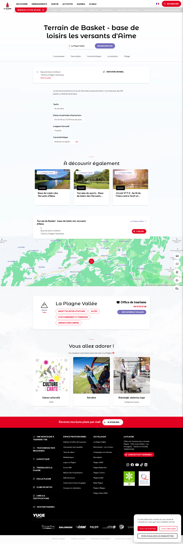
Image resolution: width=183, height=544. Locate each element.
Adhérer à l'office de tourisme (74, 442)
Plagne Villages (99, 488)
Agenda (81, 4)
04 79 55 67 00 (140, 306)
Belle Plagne (98, 483)
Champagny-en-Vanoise (102, 452)
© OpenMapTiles (150, 285)
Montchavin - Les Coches (103, 447)
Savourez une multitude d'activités (73, 10)
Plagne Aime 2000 (100, 493)
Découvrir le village (133, 312)
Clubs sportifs (44, 487)
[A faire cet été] (177, 255)
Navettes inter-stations (71, 311)
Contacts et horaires (140, 454)
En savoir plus (105, 46)
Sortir (54, 4)
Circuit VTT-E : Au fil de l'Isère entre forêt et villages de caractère (128, 194)
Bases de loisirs (107, 10)
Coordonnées (58, 56)
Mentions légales (58, 539)
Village (127, 56)
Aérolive (91, 397)
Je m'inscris (113, 422)
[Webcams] (177, 272)
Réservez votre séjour (29, 10)
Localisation (112, 56)
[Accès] (177, 288)
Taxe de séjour (69, 452)
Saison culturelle (51, 397)
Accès (94, 311)
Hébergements (39, 4)
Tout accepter (147, 528)
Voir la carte (45, 78)
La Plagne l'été (93, 10)
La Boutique (43, 459)
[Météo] (177, 280)
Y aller (140, 231)
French (157, 4)
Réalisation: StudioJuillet (100, 539)
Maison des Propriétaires (73, 473)
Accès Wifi (67, 467)
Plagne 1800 (98, 462)
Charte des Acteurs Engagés (74, 483)
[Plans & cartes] (177, 263)
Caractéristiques (94, 56)
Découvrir (22, 4)
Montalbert (97, 457)
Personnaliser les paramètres (157, 536)
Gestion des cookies (123, 539)
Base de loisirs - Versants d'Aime (128, 10)
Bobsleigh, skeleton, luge (132, 397)
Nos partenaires (46, 507)
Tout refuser (168, 528)
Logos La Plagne (69, 462)
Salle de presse (69, 478)
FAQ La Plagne (43, 479)
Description (76, 56)
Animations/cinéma (68, 323)
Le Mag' (93, 4)
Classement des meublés (73, 447)
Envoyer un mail (115, 72)
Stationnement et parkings (73, 317)
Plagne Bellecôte (100, 467)
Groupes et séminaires (72, 488)
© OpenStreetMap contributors (166, 285)
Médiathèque (68, 457)
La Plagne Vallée (47, 173)
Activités (67, 4)
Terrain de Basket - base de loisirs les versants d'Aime (161, 10)
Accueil (54, 10)
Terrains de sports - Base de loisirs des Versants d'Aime (90, 194)
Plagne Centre (99, 473)
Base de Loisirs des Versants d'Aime (48, 194)
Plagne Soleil (98, 478)
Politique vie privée (78, 539)
